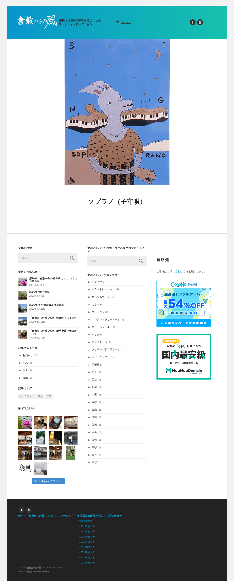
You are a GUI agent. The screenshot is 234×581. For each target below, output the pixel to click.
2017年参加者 (88, 537)
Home (19, 515)
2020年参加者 (85, 521)
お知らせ (28, 355)
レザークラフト (101, 357)
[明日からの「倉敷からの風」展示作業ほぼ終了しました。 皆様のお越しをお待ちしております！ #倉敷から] (55, 453)
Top (225, 572)
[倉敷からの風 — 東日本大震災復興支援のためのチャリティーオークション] (59, 22)
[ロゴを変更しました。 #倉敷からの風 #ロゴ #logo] (25, 468)
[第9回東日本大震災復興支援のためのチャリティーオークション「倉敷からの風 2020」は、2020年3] (55, 422)
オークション (27, 396)
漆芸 (94, 417)
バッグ (95, 334)
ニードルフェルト (102, 326)
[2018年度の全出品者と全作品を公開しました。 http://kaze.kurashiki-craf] (55, 438)
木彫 (94, 402)
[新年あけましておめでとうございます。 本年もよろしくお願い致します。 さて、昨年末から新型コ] (25, 422)
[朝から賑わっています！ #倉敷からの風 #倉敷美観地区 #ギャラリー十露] (25, 453)
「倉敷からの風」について (41, 515)
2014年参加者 (88, 552)
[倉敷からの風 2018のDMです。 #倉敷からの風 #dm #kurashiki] (71, 453)
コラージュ (98, 311)
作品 (25, 362)
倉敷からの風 (34, 567)
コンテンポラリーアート (106, 319)
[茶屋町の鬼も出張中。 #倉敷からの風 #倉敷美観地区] (71, 438)
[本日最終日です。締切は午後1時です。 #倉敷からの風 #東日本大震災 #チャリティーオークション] (71, 422)
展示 (25, 377)
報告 (25, 370)
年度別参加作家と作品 (90, 515)
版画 (94, 424)
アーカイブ (67, 515)
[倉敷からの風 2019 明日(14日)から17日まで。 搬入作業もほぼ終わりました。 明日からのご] (25, 438)
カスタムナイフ (101, 296)
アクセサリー (99, 281)
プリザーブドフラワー (104, 349)
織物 (94, 439)
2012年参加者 (88, 563)
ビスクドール (99, 341)
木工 (94, 394)
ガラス (95, 304)
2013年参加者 (88, 558)
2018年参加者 (88, 531)
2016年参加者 (88, 542)
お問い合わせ (175, 271)
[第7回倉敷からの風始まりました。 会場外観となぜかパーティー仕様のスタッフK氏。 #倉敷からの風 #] (40, 453)
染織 (94, 409)
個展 (40, 396)
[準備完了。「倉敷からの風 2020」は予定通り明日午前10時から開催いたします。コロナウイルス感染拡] (40, 422)
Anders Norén (41, 571)
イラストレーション (103, 289)
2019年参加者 (88, 526)
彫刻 (94, 387)
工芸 (94, 379)
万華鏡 (95, 364)
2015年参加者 (88, 547)
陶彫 (94, 447)
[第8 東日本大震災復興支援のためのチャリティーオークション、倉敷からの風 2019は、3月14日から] (40, 438)
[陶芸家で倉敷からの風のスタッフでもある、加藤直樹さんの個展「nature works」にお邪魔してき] (40, 468)
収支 (48, 396)
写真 (94, 372)
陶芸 (94, 454)
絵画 (94, 432)
